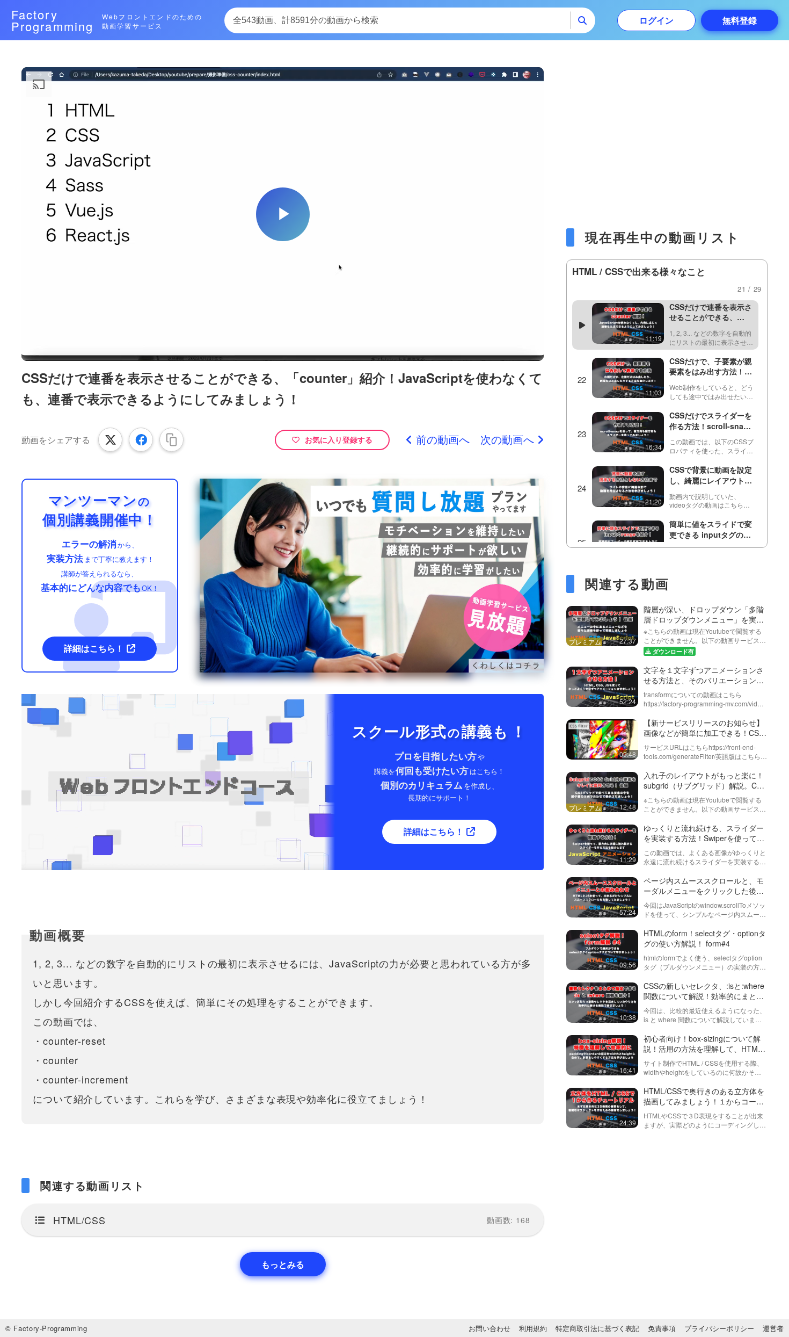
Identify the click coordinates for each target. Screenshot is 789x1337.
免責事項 (662, 1328)
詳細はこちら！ (94, 648)
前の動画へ (443, 439)
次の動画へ (507, 439)
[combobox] (397, 20)
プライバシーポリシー (719, 1328)
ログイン (656, 20)
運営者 (773, 1328)
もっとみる (282, 1264)
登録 (739, 20)
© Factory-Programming (46, 1328)
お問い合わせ (489, 1328)
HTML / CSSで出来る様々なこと (638, 271)
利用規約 (533, 1328)
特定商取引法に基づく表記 (597, 1328)
